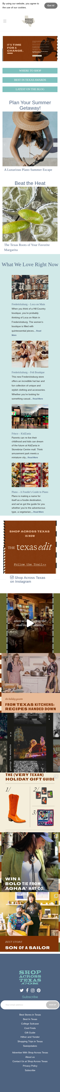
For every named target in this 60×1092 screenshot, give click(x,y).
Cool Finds (30, 1028)
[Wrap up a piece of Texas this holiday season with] (30, 802)
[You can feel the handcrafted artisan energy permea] (30, 922)
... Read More (32, 457)
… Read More (36, 399)
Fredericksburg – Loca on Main (28, 304)
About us (30, 1057)
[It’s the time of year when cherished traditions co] (30, 683)
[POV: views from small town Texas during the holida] (30, 743)
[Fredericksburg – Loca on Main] (30, 287)
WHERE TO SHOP (30, 70)
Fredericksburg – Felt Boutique (28, 372)
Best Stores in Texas (30, 1014)
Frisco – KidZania (21, 433)
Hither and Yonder (30, 1037)
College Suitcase (30, 1023)
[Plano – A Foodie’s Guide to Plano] (30, 475)
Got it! (50, 5)
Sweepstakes (30, 1046)
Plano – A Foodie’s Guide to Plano (30, 492)
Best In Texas (30, 1019)
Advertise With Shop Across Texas (30, 1052)
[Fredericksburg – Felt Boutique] (30, 354)
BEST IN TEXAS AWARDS (30, 79)
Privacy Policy (30, 1065)
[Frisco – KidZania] (30, 416)
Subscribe (30, 1070)
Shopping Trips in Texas (30, 1041)
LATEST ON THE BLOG (30, 89)
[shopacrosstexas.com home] (28, 21)
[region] (30, 145)
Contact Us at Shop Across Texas (30, 1061)
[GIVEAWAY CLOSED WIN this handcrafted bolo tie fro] (30, 862)
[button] (30, 145)
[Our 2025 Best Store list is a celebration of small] (30, 623)
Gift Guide (30, 1032)
